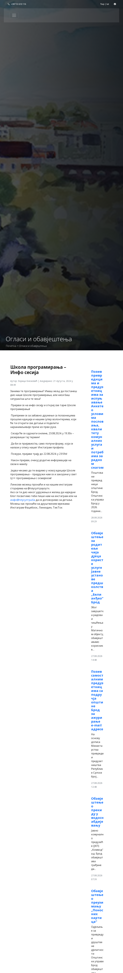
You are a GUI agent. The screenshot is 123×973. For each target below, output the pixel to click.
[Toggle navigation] (14, 15)
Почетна (11, 346)
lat (108, 4)
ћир (102, 4)
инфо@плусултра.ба (22, 500)
